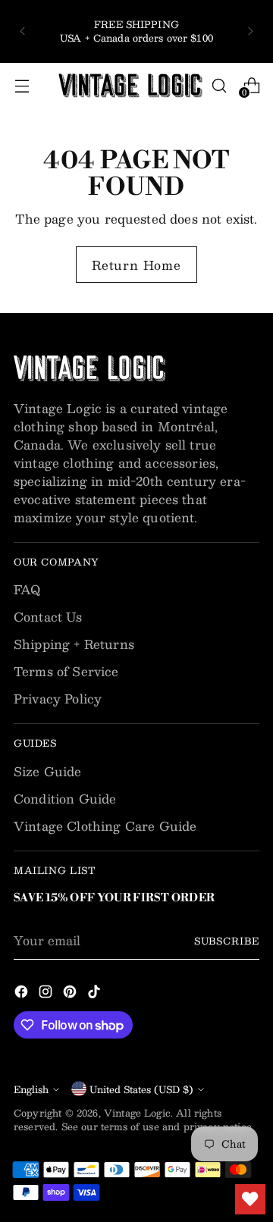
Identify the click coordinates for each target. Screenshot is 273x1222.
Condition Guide (65, 798)
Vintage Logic (137, 1112)
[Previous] (22, 31)
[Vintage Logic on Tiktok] (95, 994)
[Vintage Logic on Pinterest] (71, 994)
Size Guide (48, 771)
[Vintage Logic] (130, 86)
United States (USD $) (141, 1089)
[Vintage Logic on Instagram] (47, 994)
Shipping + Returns (74, 644)
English (31, 1089)
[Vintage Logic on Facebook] (23, 994)
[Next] (250, 31)
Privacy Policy (58, 698)
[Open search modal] (218, 85)
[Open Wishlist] (250, 1199)
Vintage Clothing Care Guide (105, 826)
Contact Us (48, 616)
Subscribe (226, 940)
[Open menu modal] (21, 85)
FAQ (27, 589)
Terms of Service (66, 671)
